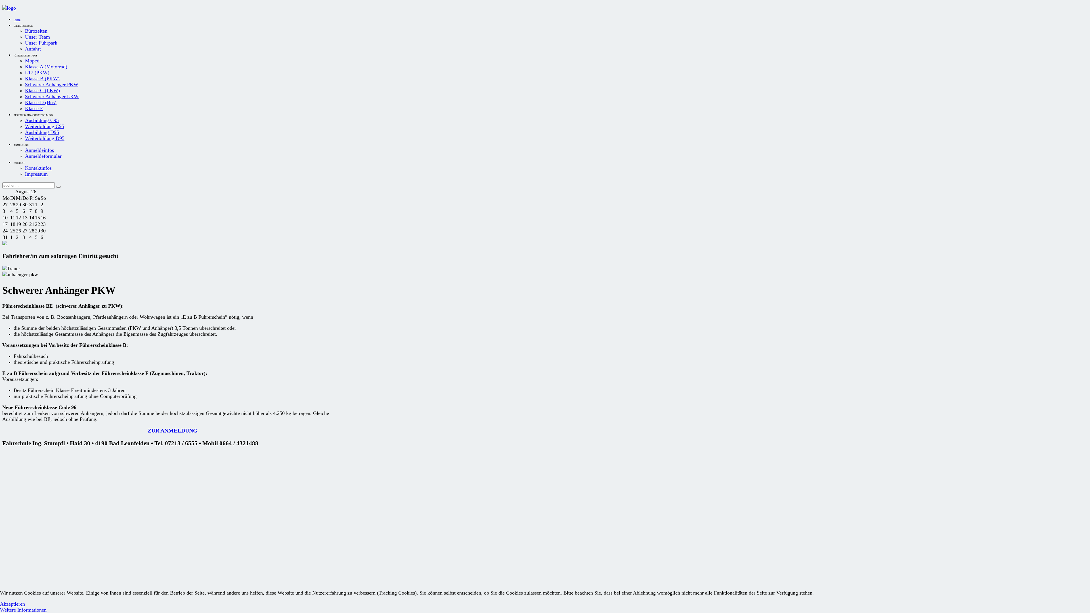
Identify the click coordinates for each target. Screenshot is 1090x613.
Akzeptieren (12, 604)
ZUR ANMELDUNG (173, 430)
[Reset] (58, 187)
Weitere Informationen (23, 610)
